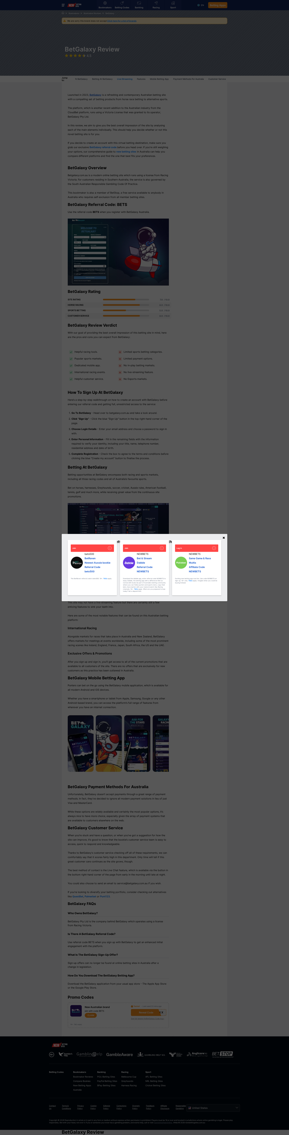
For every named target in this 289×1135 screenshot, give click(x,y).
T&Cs (105, 578)
